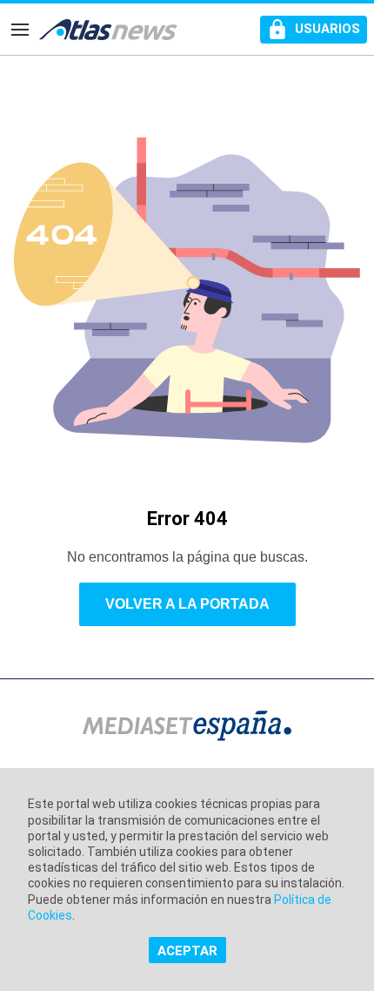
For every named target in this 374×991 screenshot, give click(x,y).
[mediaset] (187, 727)
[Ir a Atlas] (108, 29)
